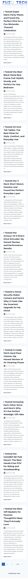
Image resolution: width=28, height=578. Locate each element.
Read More (8, 62)
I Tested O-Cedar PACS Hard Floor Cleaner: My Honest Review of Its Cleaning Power (14, 356)
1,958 (17, 564)
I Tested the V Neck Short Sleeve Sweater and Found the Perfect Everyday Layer (14, 187)
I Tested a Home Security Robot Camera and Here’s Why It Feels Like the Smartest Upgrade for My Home (14, 301)
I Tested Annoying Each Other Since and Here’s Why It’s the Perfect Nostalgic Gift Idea (14, 408)
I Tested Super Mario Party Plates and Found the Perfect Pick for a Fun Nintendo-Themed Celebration (13, 21)
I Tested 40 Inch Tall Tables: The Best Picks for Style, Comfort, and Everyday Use (14, 133)
